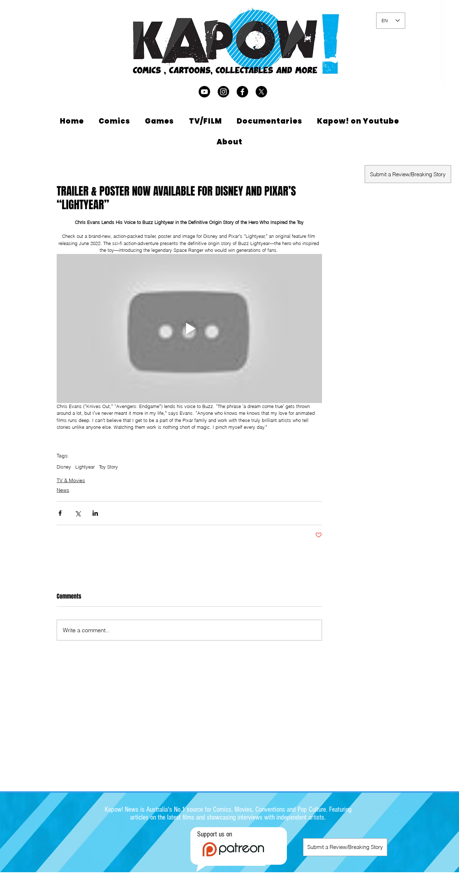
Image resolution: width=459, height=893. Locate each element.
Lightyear (85, 467)
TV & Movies (71, 480)
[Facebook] (242, 91)
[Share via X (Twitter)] (77, 513)
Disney (64, 467)
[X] (261, 91)
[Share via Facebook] (60, 513)
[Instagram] (223, 91)
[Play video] (189, 328)
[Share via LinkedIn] (95, 513)
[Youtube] (204, 91)
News (63, 490)
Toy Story (108, 467)
